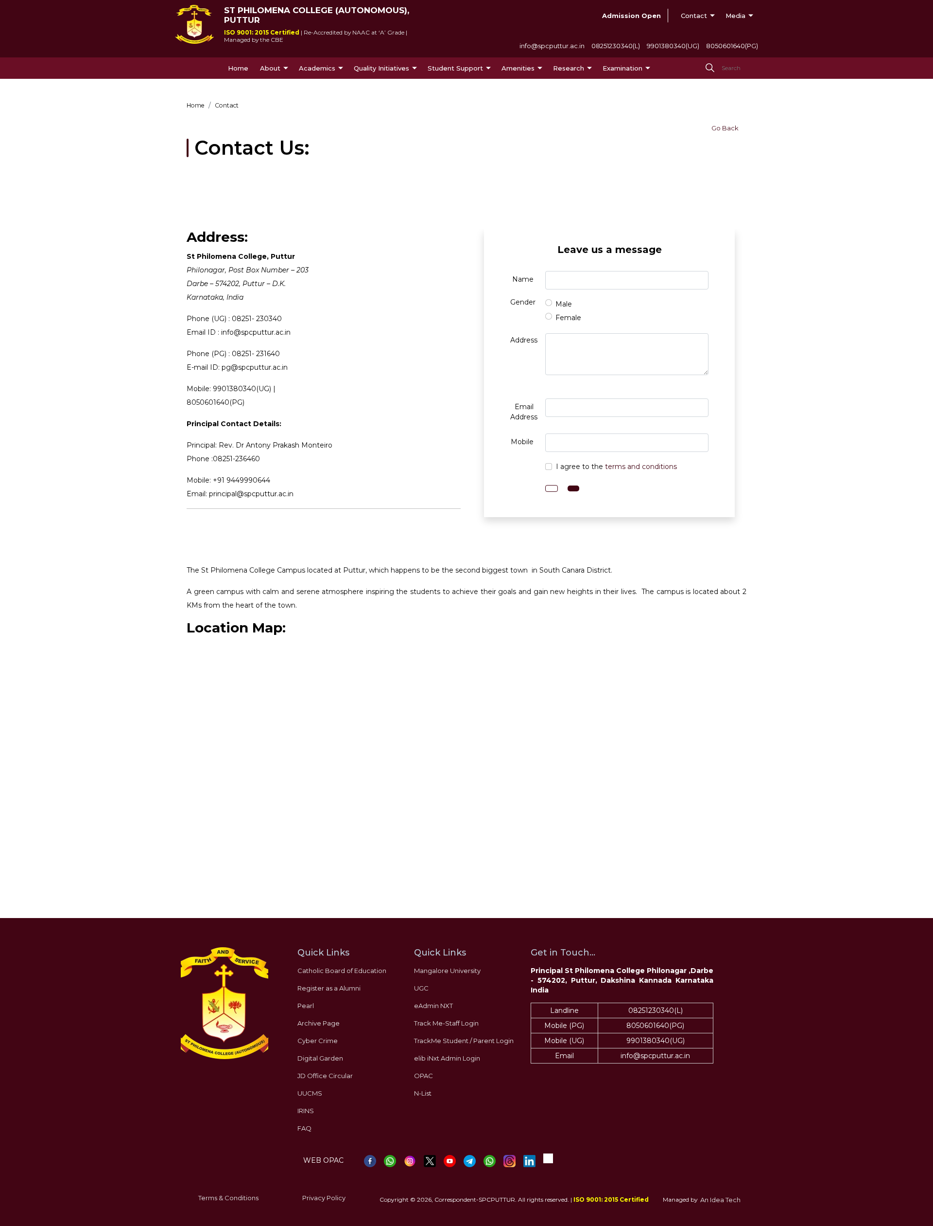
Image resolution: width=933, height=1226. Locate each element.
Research (568, 68)
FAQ (304, 1128)
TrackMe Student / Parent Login (464, 1041)
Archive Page (318, 1023)
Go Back (725, 128)
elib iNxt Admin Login (447, 1058)
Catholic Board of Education (341, 970)
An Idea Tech (720, 1200)
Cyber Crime (317, 1041)
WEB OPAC (323, 1160)
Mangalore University (447, 970)
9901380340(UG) (673, 46)
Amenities (518, 68)
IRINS (305, 1111)
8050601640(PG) (732, 46)
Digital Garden (320, 1058)
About (270, 68)
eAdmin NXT (433, 1006)
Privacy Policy (324, 1198)
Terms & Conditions (228, 1198)
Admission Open (631, 15)
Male (563, 304)
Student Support (455, 68)
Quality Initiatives (381, 68)
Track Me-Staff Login (446, 1023)
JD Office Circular (325, 1076)
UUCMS (309, 1093)
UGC (421, 988)
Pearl (305, 1006)
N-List (423, 1093)
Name (523, 279)
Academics (317, 68)
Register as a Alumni (329, 988)
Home (238, 68)
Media (735, 15)
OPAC (423, 1076)
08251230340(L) (615, 46)
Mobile (522, 441)
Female (568, 317)
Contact (694, 15)
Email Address (523, 411)
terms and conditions (641, 466)
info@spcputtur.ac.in (552, 46)
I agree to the (616, 466)
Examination (622, 68)
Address (523, 340)
